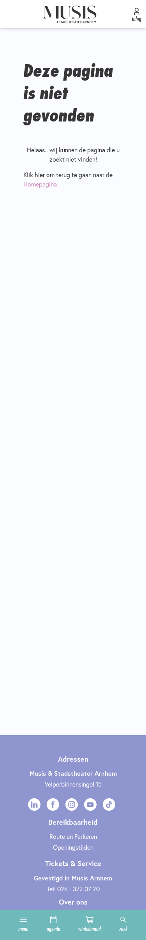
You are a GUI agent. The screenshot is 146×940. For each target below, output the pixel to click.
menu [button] (23, 928)
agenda (53, 928)
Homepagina (40, 184)
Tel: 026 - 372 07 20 (73, 889)
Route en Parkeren (73, 836)
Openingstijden (73, 847)
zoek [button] (123, 928)
